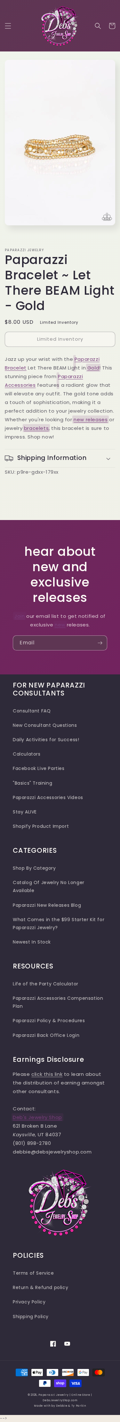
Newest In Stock (32, 942)
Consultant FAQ (32, 711)
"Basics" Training (32, 783)
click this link (46, 1074)
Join (19, 616)
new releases (91, 419)
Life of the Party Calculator (45, 984)
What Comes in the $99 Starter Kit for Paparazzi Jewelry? (58, 923)
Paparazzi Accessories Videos (48, 797)
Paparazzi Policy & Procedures (49, 1020)
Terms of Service (33, 1273)
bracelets (36, 428)
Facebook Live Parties (39, 768)
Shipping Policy (31, 1316)
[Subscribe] (100, 642)
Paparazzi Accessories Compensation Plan (58, 1002)
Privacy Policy (29, 1302)
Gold (93, 367)
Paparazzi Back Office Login (46, 1035)
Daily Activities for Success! (46, 739)
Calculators (27, 754)
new (60, 624)
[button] (8, 26)
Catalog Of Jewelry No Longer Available (48, 886)
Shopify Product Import (41, 826)
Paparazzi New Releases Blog (47, 905)
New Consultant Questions (45, 725)
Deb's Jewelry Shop (37, 1117)
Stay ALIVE (25, 812)
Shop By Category (34, 868)
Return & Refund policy (40, 1287)
